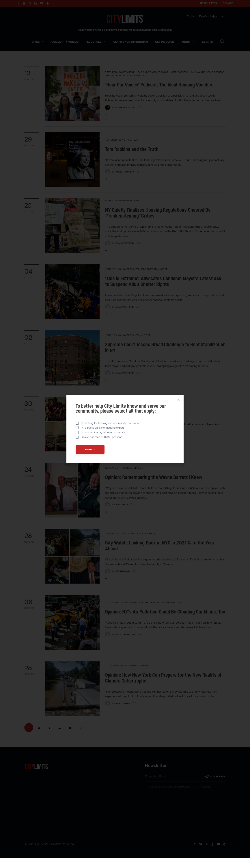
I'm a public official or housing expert (102, 427)
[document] (125, 429)
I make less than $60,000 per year (101, 437)
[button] (178, 400)
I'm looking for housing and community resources (110, 423)
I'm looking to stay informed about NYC (104, 432)
